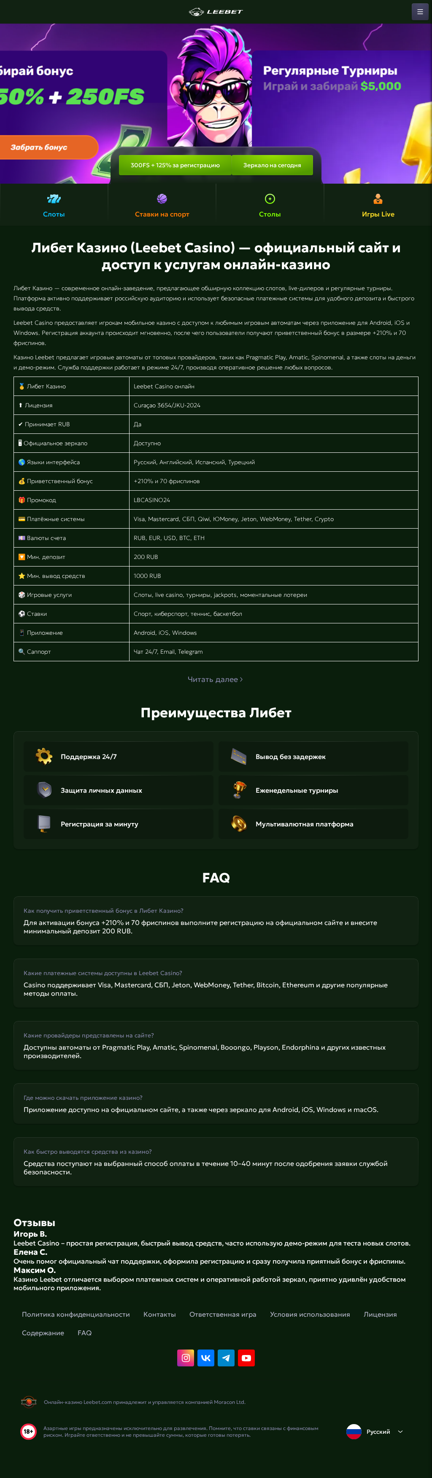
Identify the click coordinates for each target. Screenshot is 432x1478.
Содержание (43, 1332)
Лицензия (380, 1314)
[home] (216, 12)
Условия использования (310, 1314)
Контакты (159, 1314)
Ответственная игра (222, 1314)
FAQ (85, 1332)
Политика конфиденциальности (76, 1314)
